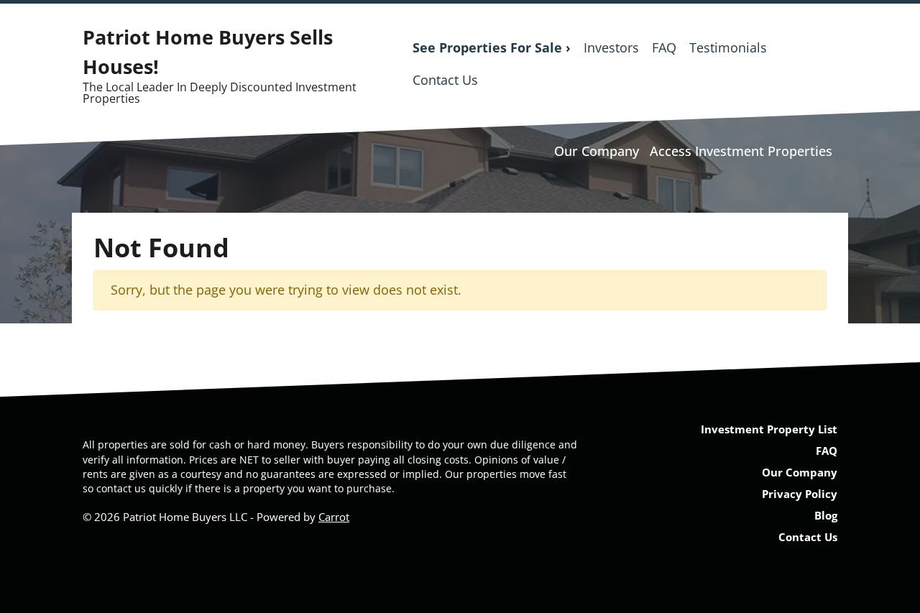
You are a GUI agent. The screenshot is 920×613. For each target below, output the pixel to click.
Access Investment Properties (741, 151)
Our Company (596, 151)
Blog (825, 515)
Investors (611, 47)
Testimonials (728, 47)
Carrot (333, 517)
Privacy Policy (799, 494)
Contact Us (445, 79)
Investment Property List (769, 429)
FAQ (664, 47)
